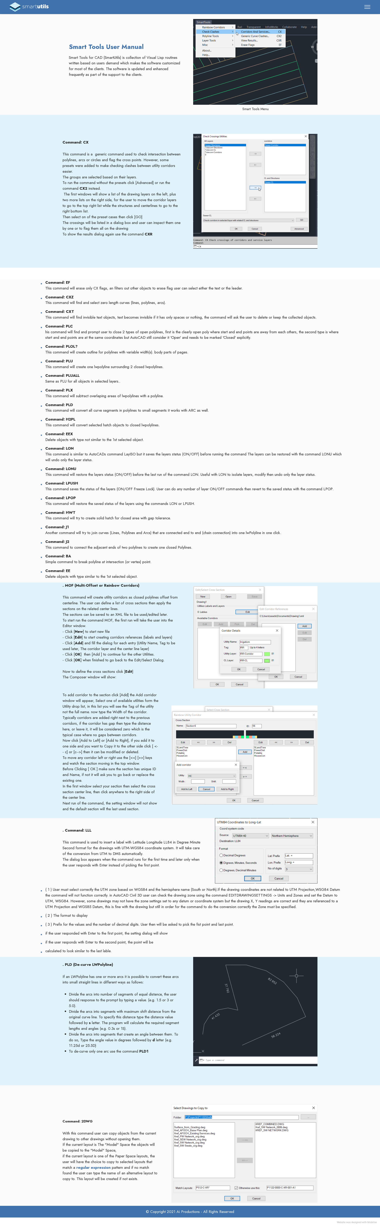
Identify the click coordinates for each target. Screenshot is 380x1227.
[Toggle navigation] (367, 7)
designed (356, 1222)
